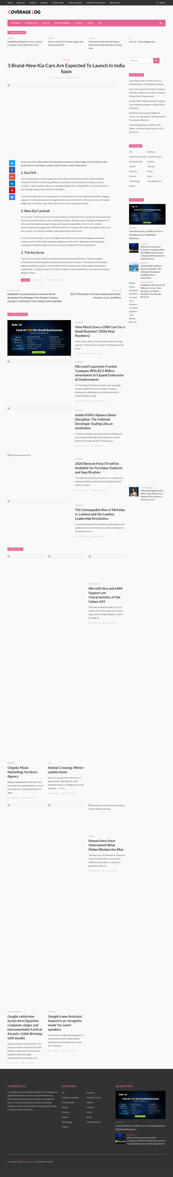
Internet (51, 38)
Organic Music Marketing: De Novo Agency (22, 772)
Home (9, 2)
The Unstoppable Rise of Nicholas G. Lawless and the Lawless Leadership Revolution (100, 514)
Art (100, 23)
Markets (133, 171)
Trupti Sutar (70, 793)
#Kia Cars (38, 280)
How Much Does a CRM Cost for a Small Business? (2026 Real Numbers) (100, 331)
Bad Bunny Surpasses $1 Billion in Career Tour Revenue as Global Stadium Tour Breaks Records (147, 116)
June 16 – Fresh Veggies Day (142, 41)
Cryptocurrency (154, 156)
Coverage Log (29, 1161)
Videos (132, 186)
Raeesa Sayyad (100, 401)
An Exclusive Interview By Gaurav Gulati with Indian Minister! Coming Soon (105, 44)
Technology (31, 23)
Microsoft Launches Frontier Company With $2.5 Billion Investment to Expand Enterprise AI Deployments (147, 92)
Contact (32, 2)
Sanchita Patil (74, 78)
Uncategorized (14, 1012)
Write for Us (115, 2)
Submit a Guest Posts (96, 2)
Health (46, 23)
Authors (44, 2)
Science (79, 23)
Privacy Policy (58, 2)
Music (150, 171)
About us (21, 2)
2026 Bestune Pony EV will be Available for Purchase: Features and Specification (98, 468)
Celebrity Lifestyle (137, 156)
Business (15, 23)
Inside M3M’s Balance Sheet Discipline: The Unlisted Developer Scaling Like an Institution (147, 104)
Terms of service (75, 2)
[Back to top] (165, 1169)
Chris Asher (29, 1063)
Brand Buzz (97, 354)
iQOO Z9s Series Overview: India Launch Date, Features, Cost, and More (95, 296)
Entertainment (62, 23)
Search (163, 2)
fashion (150, 161)
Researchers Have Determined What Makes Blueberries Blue (106, 845)
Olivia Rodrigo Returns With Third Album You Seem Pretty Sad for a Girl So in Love (146, 128)
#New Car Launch (56, 280)
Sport (90, 23)
